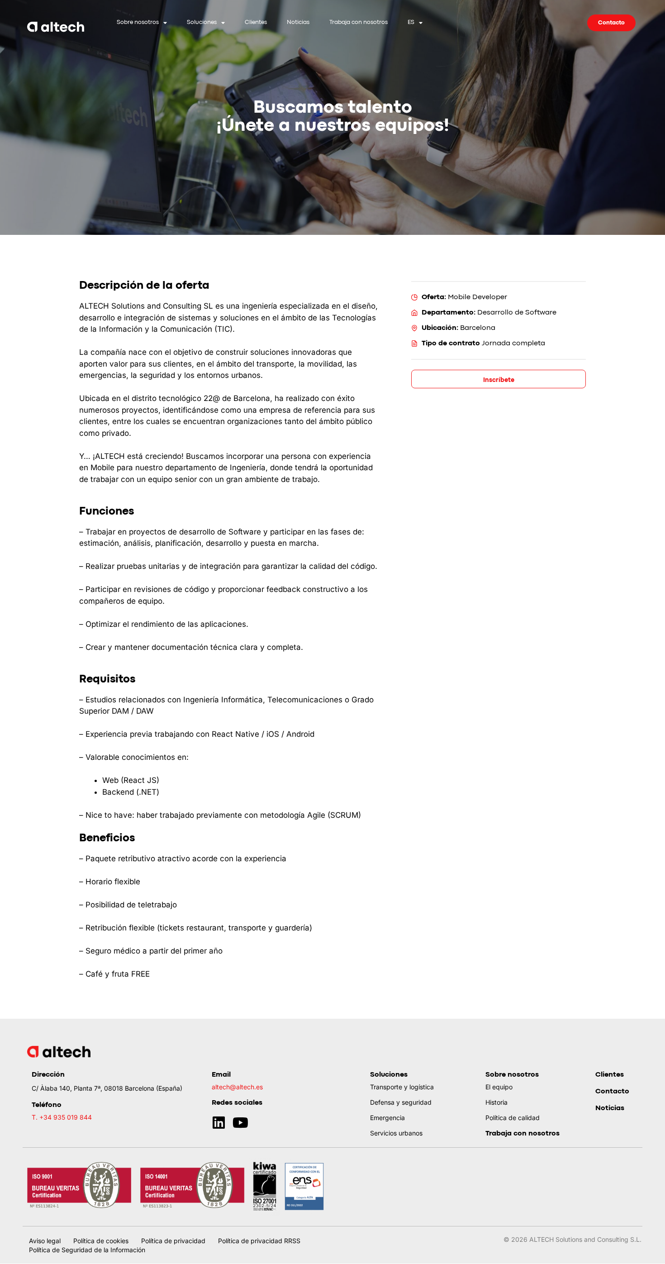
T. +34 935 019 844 (62, 1117)
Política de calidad (512, 1117)
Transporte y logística (402, 1087)
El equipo (499, 1087)
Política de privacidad (173, 1241)
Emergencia (387, 1117)
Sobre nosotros (138, 22)
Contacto (612, 1091)
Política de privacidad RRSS (259, 1241)
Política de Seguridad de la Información (87, 1250)
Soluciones (202, 22)
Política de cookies (100, 1241)
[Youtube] (240, 1123)
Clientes (256, 22)
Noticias (298, 22)
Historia (496, 1102)
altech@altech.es (237, 1087)
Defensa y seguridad (401, 1102)
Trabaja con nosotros (358, 22)
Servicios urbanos (396, 1133)
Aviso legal (45, 1241)
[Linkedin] (219, 1123)
